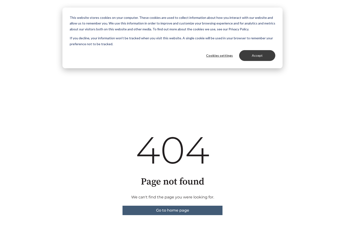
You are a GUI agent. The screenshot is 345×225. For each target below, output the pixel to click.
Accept (257, 55)
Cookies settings (219, 55)
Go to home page (172, 210)
